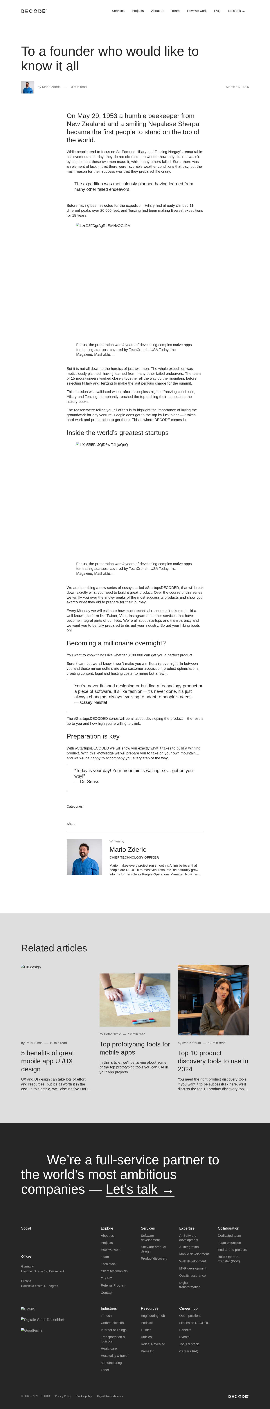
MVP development (192, 1268)
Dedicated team (229, 1235)
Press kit (147, 1351)
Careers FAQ (189, 1351)
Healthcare (109, 1348)
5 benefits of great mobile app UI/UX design (47, 1061)
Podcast (147, 1323)
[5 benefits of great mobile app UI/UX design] (56, 1000)
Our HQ (106, 1278)
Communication (112, 1323)
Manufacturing (111, 1363)
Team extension (229, 1242)
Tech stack (108, 1264)
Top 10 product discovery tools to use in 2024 (213, 1061)
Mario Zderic (51, 87)
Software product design (153, 1249)
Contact (106, 1292)
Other (105, 1370)
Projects (138, 11)
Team (176, 11)
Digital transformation (189, 1285)
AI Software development (188, 1238)
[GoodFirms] (31, 1330)
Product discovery (154, 1258)
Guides (146, 1330)
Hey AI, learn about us (110, 1396)
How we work (197, 11)
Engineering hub (153, 1315)
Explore (107, 1228)
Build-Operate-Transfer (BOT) (229, 1259)
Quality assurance (192, 1275)
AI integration (189, 1247)
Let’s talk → (236, 11)
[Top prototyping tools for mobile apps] (135, 1000)
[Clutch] (23, 1236)
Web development (192, 1261)
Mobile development (194, 1254)
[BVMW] (28, 1308)
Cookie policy (84, 1396)
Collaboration (228, 1228)
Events (184, 1337)
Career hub (188, 1308)
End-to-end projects (232, 1250)
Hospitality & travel (114, 1355)
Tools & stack (189, 1344)
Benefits (185, 1330)
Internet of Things (114, 1330)
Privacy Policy (63, 1396)
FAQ (217, 11)
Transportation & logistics (113, 1339)
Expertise (187, 1228)
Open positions (190, 1315)
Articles (146, 1337)
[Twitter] (51, 1236)
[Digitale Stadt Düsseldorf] (42, 1319)
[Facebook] (30, 1236)
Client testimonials (114, 1271)
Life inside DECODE (194, 1323)
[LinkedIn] (37, 1236)
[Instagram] (44, 1236)
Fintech (106, 1315)
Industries (109, 1308)
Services (118, 11)
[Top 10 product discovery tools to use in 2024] (213, 1000)
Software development (150, 1238)
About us (157, 11)
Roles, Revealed (153, 1344)
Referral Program (113, 1285)
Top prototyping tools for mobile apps (135, 1048)
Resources (149, 1308)
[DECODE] (34, 11)
